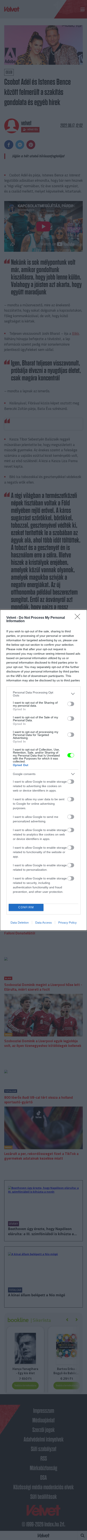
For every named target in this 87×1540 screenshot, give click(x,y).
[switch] (70, 704)
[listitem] (43, 694)
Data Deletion (20, 922)
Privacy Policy (67, 922)
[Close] (79, 618)
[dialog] (43, 770)
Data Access (43, 922)
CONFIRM (26, 907)
